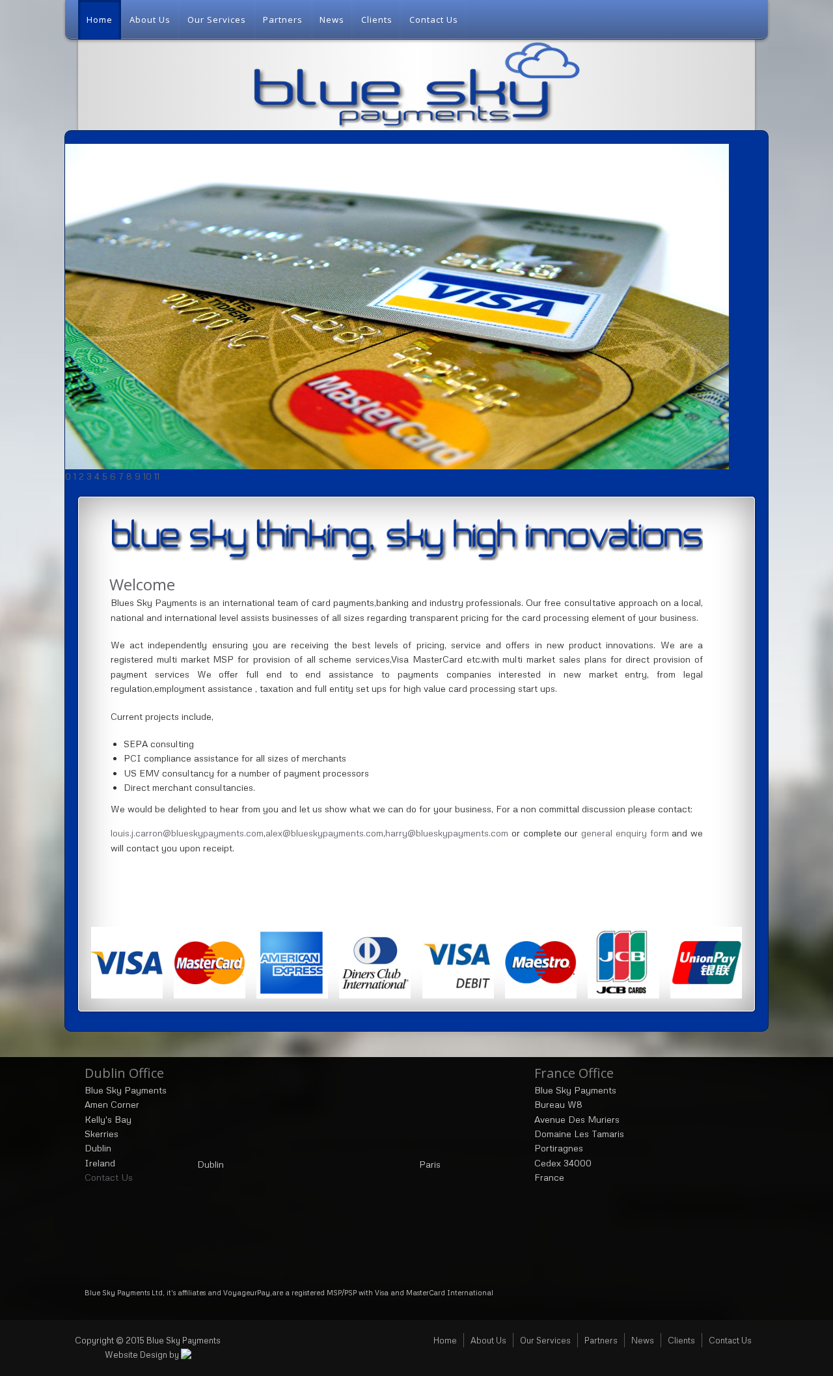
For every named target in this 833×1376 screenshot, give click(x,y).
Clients (376, 19)
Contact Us (433, 19)
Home (100, 19)
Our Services (216, 19)
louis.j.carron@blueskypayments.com (187, 832)
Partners (283, 19)
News (332, 19)
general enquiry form (625, 832)
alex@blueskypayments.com (324, 832)
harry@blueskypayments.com (446, 832)
